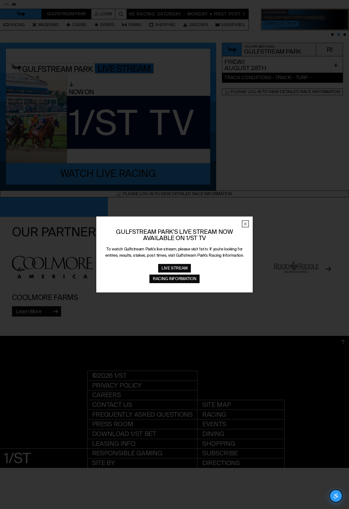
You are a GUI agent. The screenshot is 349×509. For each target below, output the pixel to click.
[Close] (245, 223)
